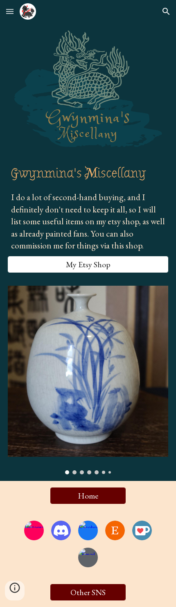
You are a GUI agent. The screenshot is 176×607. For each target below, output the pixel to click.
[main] (88, 173)
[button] (10, 11)
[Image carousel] (88, 380)
